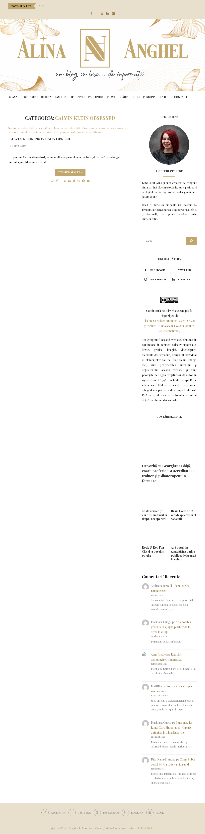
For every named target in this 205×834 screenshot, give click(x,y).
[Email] (113, 13)
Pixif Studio (147, 828)
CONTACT (181, 97)
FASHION (60, 97)
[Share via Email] (88, 181)
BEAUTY (46, 97)
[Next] (43, 6)
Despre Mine (29, 97)
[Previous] (39, 6)
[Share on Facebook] (57, 181)
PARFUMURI (96, 97)
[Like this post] (52, 181)
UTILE (164, 97)
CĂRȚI (124, 97)
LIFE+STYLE (77, 97)
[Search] (195, 97)
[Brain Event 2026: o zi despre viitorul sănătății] (184, 497)
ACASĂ (12, 97)
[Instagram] (102, 13)
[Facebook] (91, 13)
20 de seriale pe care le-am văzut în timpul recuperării (154, 515)
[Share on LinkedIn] (69, 181)
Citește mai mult (69, 172)
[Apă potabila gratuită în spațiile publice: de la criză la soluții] (184, 534)
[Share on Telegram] (83, 181)
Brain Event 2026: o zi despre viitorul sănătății (183, 515)
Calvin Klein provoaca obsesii (39, 139)
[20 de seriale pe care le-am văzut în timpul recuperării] (155, 497)
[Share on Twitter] (61, 181)
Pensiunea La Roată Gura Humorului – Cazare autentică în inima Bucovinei (171, 727)
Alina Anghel (159, 654)
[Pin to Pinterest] (65, 181)
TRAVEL (112, 97)
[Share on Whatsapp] (78, 181)
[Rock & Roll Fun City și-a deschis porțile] (155, 534)
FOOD (136, 97)
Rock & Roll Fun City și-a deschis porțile (153, 551)
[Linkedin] (107, 13)
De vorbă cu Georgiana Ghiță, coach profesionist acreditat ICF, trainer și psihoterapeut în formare (169, 473)
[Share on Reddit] (74, 181)
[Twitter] (96, 13)
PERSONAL (150, 97)
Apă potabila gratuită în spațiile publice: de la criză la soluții (183, 553)
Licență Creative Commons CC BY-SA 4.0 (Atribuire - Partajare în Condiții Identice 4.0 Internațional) (169, 326)
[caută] (191, 241)
